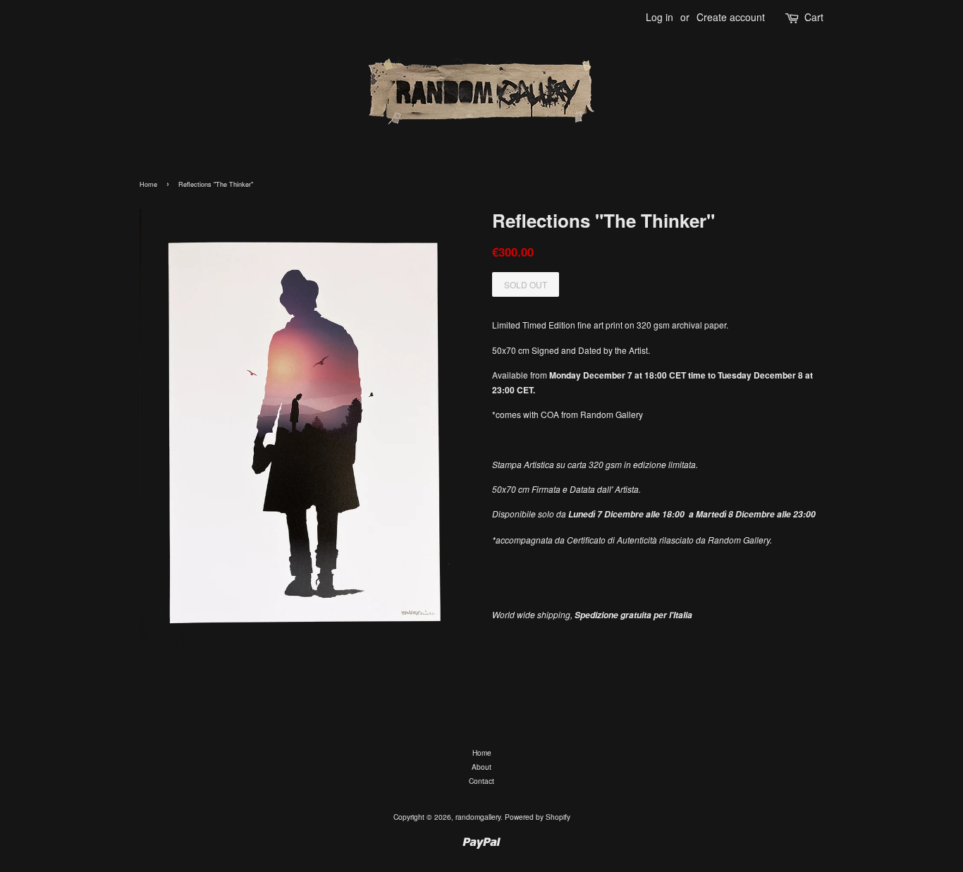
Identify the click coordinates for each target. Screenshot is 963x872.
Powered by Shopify (537, 816)
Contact (481, 780)
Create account (731, 17)
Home (148, 184)
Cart (813, 17)
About (481, 766)
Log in (659, 17)
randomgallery (478, 816)
